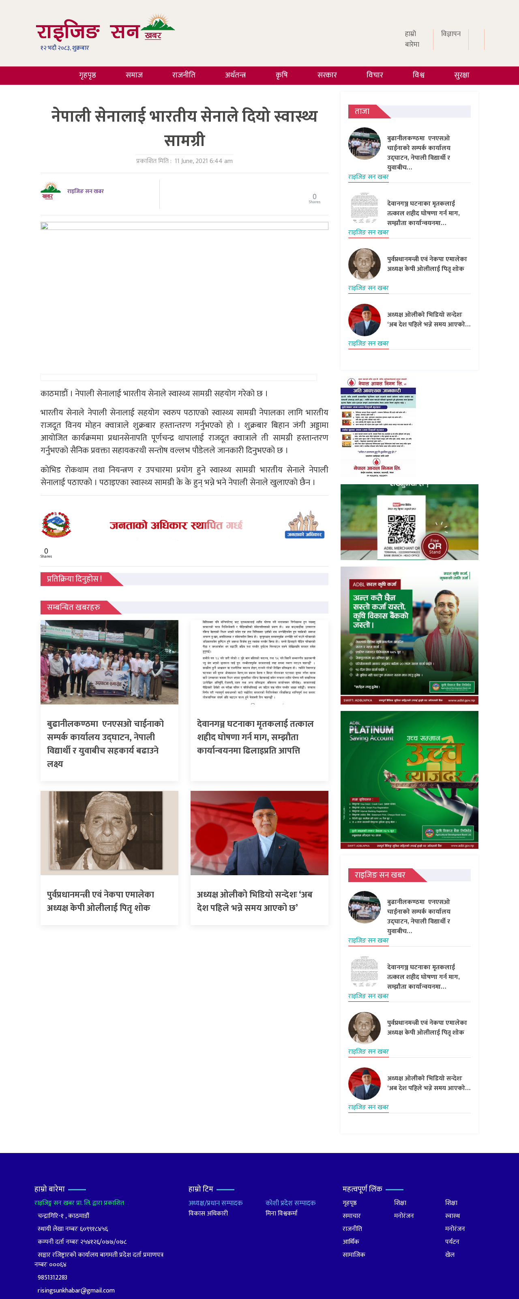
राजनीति (183, 75)
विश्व (419, 75)
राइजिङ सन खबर (85, 191)
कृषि (282, 75)
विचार (375, 75)
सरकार (327, 75)
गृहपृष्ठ (87, 75)
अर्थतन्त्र (235, 75)
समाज (134, 75)
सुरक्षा (462, 75)
